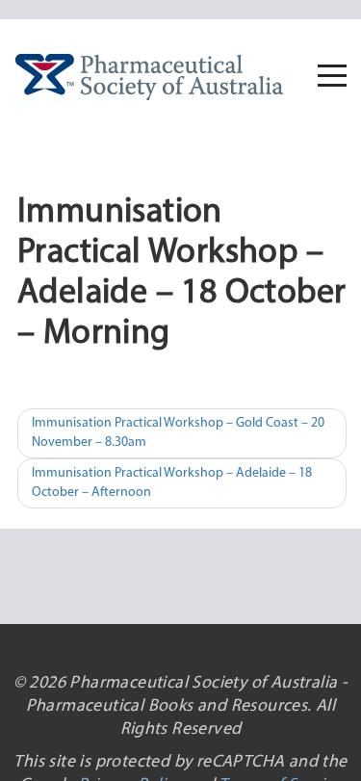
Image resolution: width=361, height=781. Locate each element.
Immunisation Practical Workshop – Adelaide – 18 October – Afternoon (172, 483)
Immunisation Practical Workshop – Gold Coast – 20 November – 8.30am (178, 433)
